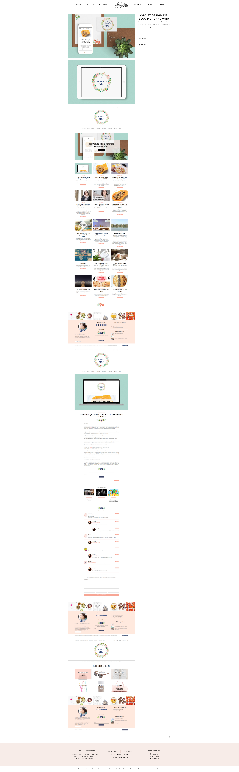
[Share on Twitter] (142, 44)
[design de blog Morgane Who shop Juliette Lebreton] (101, 685)
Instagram (155, 754)
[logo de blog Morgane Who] (101, 82)
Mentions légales (156, 768)
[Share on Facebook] (139, 44)
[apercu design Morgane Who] (101, 36)
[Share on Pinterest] (145, 44)
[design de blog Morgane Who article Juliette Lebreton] (101, 493)
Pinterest (155, 758)
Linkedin (155, 756)
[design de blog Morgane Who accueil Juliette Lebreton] (101, 226)
